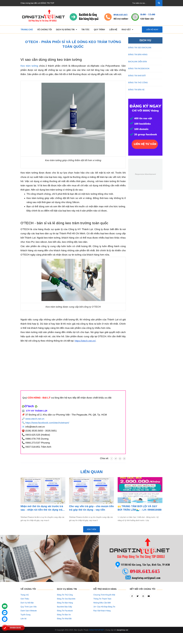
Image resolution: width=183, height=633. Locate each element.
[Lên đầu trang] (177, 627)
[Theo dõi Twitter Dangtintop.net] (137, 596)
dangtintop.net (122, 630)
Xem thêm (91, 529)
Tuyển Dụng (25, 615)
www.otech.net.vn (34, 418)
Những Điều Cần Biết (102, 603)
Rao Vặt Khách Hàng (102, 611)
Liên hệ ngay (152, 30)
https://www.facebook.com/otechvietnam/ (47, 422)
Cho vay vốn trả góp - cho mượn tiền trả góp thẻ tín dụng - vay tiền (91, 508)
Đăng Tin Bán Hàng (65, 603)
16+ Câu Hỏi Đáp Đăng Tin (104, 607)
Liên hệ (23, 618)
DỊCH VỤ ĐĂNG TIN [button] (67, 589)
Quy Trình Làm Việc (29, 607)
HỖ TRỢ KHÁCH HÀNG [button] (105, 589)
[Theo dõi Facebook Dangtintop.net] (132, 596)
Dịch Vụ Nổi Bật (27, 603)
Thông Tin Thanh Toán (102, 599)
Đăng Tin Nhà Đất (64, 618)
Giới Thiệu (25, 599)
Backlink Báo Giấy (64, 607)
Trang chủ (25, 595)
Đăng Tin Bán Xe (64, 615)
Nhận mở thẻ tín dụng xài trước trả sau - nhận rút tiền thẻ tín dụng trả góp (42, 508)
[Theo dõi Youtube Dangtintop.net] (149, 596)
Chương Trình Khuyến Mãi (104, 595)
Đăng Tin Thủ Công (65, 595)
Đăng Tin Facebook (65, 611)
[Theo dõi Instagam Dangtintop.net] (143, 596)
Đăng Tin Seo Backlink (66, 599)
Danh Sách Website (29, 611)
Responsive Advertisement (145, 174)
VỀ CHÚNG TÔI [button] (28, 589)
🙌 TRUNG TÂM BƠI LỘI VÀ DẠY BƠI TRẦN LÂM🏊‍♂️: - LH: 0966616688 (139, 508)
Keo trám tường (29, 65)
